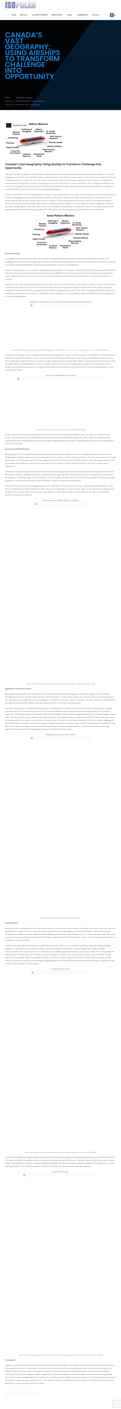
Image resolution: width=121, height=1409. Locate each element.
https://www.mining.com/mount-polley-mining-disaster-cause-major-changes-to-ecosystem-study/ (63, 684)
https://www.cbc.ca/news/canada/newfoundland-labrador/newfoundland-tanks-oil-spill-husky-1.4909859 (63, 1152)
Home (7, 97)
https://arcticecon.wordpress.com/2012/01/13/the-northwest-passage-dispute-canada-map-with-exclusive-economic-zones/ (63, 1355)
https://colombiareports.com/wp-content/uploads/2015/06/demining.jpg (63, 430)
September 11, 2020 (20, 125)
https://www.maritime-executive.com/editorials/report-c (62, 918)
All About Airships (24, 97)
